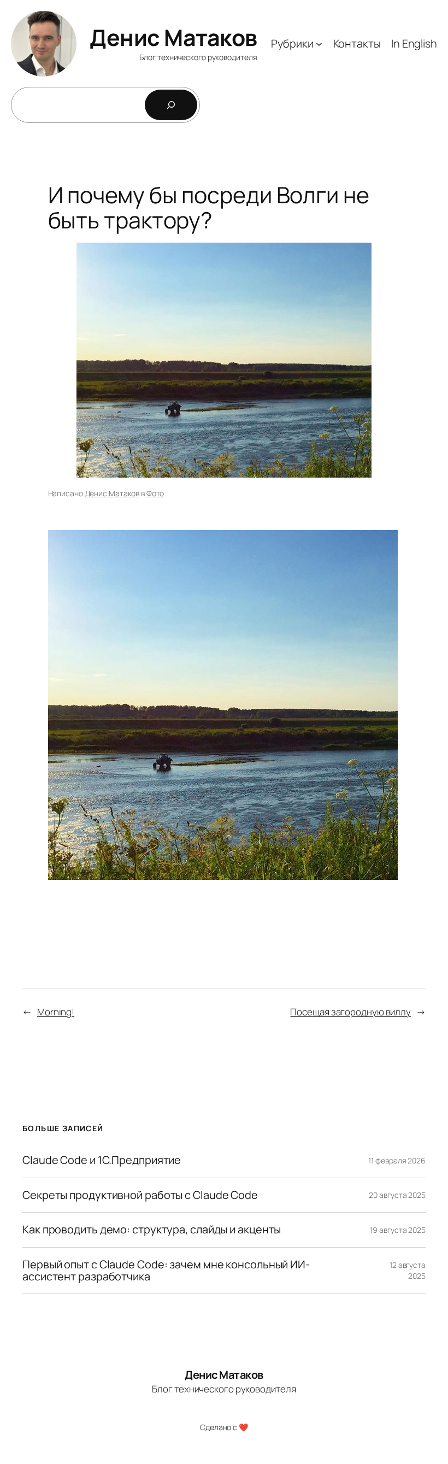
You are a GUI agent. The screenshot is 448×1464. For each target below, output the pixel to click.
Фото (155, 493)
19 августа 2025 (398, 1230)
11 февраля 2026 (397, 1160)
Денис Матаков (173, 37)
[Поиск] (171, 105)
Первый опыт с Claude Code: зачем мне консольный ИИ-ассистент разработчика (166, 1271)
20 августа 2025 (397, 1195)
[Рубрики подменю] (319, 43)
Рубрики (292, 43)
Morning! (55, 1012)
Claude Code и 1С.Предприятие (101, 1160)
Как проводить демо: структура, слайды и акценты (151, 1230)
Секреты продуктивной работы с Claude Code (140, 1195)
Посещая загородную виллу (350, 1012)
